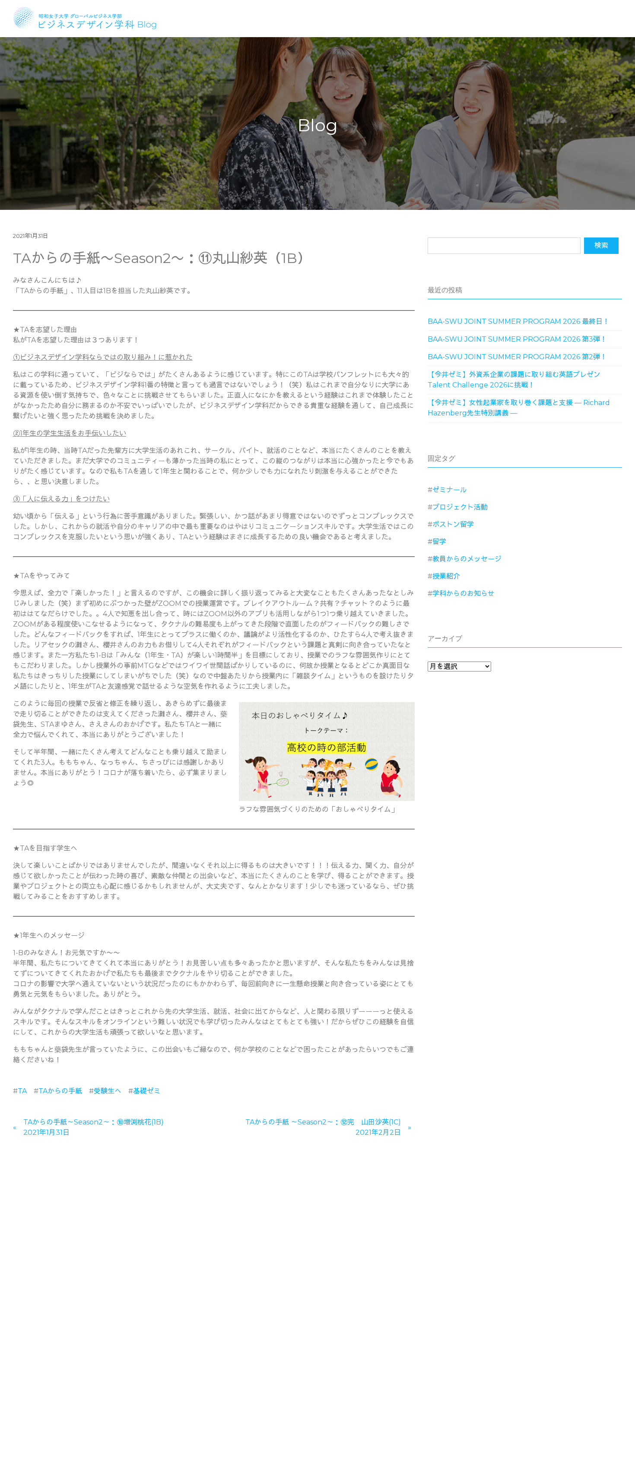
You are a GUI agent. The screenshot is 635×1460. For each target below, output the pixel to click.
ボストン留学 (453, 524)
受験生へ (107, 1091)
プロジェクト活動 (460, 507)
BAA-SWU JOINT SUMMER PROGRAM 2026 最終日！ (519, 321)
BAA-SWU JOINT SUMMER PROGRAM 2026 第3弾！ (517, 339)
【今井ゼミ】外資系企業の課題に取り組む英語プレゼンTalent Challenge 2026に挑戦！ (514, 380)
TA (22, 1091)
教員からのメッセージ (467, 559)
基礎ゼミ (147, 1091)
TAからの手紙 (60, 1091)
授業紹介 (446, 576)
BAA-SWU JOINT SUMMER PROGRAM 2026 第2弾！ (517, 357)
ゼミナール (449, 490)
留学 (439, 542)
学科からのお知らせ (463, 593)
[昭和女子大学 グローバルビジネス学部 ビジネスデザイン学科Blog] (90, 17)
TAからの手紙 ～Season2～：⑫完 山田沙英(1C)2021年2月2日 (323, 1127)
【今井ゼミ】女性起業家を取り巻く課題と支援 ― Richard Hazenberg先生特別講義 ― (519, 408)
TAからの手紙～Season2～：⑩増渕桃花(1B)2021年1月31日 (93, 1127)
